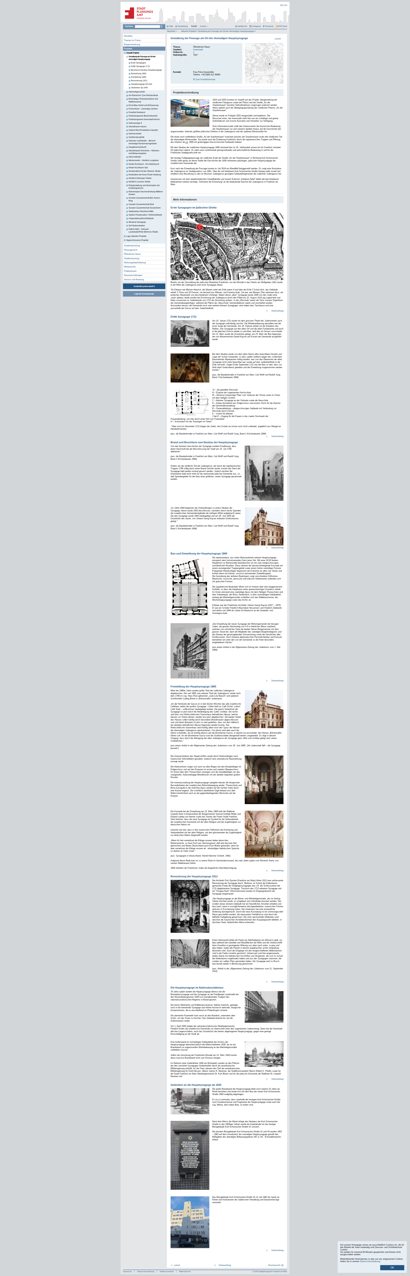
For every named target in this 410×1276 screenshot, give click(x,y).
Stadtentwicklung (132, 245)
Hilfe (171, 26)
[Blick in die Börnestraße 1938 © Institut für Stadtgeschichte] (264, 1023)
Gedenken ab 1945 (139, 88)
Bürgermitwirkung (132, 44)
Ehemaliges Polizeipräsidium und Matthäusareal (143, 100)
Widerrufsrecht (185, 1271)
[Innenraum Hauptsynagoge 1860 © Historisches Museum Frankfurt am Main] (264, 858)
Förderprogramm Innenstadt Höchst (144, 119)
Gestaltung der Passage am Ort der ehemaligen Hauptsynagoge (226, 31)
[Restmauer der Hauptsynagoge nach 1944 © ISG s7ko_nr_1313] (264, 1067)
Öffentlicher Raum (132, 254)
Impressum (127, 1271)
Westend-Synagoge (137, 222)
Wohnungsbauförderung (135, 262)
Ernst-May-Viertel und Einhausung (144, 105)
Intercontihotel (135, 157)
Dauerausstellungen (133, 275)
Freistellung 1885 (138, 77)
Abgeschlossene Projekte (137, 240)
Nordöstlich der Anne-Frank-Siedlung (145, 175)
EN (285, 5)
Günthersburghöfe (136, 137)
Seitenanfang (277, 311)
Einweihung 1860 (138, 73)
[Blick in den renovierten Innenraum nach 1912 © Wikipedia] (190, 933)
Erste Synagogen (138, 63)
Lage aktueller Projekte (136, 236)
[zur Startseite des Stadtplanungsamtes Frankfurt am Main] (138, 20)
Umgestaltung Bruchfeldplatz (141, 218)
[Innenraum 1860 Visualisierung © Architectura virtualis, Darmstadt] (264, 804)
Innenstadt (198, 49)
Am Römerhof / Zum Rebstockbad (143, 95)
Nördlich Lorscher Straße (139, 182)
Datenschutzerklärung (145, 1271)
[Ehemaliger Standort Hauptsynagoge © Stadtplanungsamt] (190, 1248)
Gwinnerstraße (135, 134)
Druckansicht (274, 1265)
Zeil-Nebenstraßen (137, 225)
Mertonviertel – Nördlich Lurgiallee (144, 160)
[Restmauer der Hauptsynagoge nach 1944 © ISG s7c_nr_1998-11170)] (190, 1115)
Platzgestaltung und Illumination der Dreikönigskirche (144, 186)
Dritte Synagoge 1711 (140, 66)
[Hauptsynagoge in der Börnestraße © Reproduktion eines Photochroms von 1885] (264, 728)
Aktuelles (128, 36)
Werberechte (130, 267)
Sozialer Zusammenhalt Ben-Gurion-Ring (144, 199)
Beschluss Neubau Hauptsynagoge (146, 70)
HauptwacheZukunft (137, 147)
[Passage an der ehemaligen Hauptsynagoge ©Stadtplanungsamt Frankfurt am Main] (190, 113)
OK (392, 1267)
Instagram (256, 26)
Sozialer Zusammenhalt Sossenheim (145, 208)
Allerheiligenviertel (137, 92)
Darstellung (183, 26)
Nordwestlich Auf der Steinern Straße (145, 171)
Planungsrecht (130, 250)
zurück (278, 38)
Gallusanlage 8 (135, 123)
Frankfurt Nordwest (137, 112)
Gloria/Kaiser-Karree (138, 126)
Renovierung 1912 (139, 80)
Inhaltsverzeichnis (167, 1271)
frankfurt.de (242, 26)
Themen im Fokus (132, 40)
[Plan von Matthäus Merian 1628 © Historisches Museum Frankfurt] (227, 280)
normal (203, 26)
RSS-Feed (282, 26)
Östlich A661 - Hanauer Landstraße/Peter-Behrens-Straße (143, 230)
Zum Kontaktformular (205, 79)
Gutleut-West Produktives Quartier (143, 130)
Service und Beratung (134, 279)
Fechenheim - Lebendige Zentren (143, 109)
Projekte (128, 48)
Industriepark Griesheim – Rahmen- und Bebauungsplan (144, 152)
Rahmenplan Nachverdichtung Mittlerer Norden (146, 193)
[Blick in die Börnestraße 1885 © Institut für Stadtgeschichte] (190, 969)
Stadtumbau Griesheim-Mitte (141, 211)
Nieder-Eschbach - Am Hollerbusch (144, 164)
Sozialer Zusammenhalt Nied (141, 204)
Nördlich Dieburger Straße (140, 178)
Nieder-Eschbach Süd (138, 167)
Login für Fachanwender (144, 294)
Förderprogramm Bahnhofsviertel (143, 116)
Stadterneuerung (131, 258)
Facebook (269, 26)
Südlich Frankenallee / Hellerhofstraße (145, 215)
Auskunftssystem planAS (144, 286)
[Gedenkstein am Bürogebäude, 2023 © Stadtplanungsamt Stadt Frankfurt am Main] (190, 1190)
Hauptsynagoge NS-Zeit (141, 84)
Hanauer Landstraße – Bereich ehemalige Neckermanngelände (143, 142)
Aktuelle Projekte (188, 31)
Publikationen (130, 271)
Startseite (171, 31)
